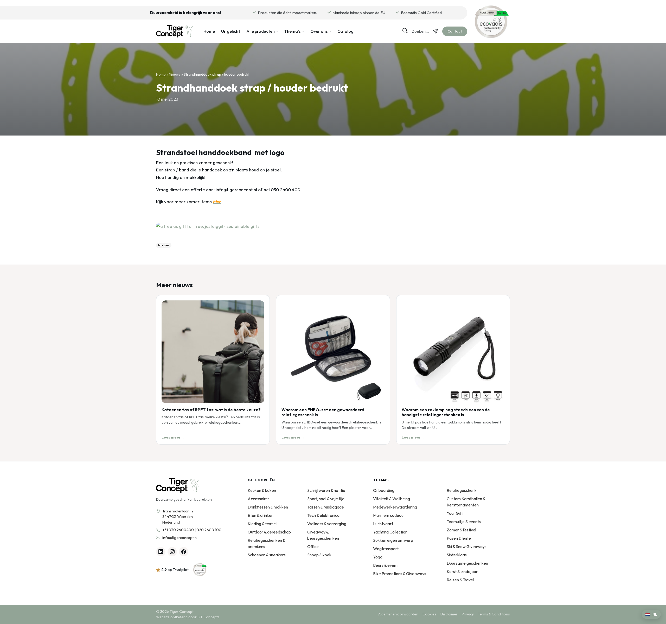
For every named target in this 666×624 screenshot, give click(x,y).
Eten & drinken (260, 515)
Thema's (292, 31)
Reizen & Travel (460, 579)
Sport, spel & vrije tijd (325, 498)
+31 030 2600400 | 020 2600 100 (191, 529)
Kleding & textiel (262, 523)
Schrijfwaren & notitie (326, 490)
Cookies (429, 614)
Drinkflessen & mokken (268, 507)
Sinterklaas (457, 554)
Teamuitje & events (464, 521)
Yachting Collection (390, 532)
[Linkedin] (160, 551)
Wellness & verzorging (326, 523)
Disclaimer (449, 614)
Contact (454, 31)
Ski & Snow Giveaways (466, 546)
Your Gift (455, 513)
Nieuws (175, 74)
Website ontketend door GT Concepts (188, 617)
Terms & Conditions (494, 614)
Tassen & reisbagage (325, 507)
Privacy (468, 614)
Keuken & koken (262, 490)
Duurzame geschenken (467, 563)
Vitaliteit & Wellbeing (391, 498)
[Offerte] (435, 31)
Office (313, 546)
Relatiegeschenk (462, 490)
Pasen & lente (459, 538)
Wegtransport (386, 548)
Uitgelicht (230, 31)
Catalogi (346, 31)
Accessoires (259, 498)
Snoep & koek (319, 554)
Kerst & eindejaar (462, 571)
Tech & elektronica (323, 515)
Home (209, 31)
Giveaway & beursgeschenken (323, 535)
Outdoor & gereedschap (269, 532)
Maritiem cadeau (388, 515)
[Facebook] (183, 551)
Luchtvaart (383, 523)
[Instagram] (172, 551)
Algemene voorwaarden (398, 614)
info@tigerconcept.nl (179, 537)
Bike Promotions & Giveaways (399, 573)
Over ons (319, 31)
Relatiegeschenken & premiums (266, 543)
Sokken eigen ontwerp (393, 540)
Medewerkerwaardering (395, 507)
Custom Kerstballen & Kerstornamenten (466, 501)
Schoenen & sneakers (267, 554)
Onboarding (383, 490)
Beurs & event (385, 565)
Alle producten (260, 31)
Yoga (377, 556)
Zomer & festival (461, 529)
